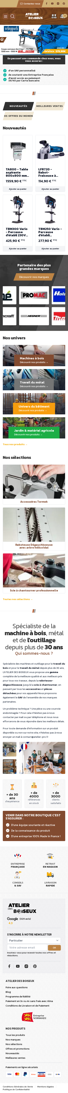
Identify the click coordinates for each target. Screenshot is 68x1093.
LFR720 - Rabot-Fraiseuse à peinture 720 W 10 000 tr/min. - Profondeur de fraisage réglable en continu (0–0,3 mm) (50, 172)
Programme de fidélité (18, 996)
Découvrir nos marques (34, 277)
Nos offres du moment (18, 116)
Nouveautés (18, 106)
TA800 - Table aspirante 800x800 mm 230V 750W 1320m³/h (17, 172)
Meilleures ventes (49, 106)
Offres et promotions (17, 1049)
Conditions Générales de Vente (18, 1086)
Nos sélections (14, 1044)
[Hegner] (34, 316)
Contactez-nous (32, 3)
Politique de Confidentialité (16, 1089)
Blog (8, 992)
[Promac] (34, 295)
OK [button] (54, 948)
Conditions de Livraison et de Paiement (27, 1006)
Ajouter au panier (18, 189)
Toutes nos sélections (18, 599)
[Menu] (5, 16)
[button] (3, 40)
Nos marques (13, 1039)
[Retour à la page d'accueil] (22, 908)
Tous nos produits (15, 444)
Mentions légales (45, 1086)
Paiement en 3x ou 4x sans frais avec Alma (29, 1001)
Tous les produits (15, 1035)
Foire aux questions (17, 987)
